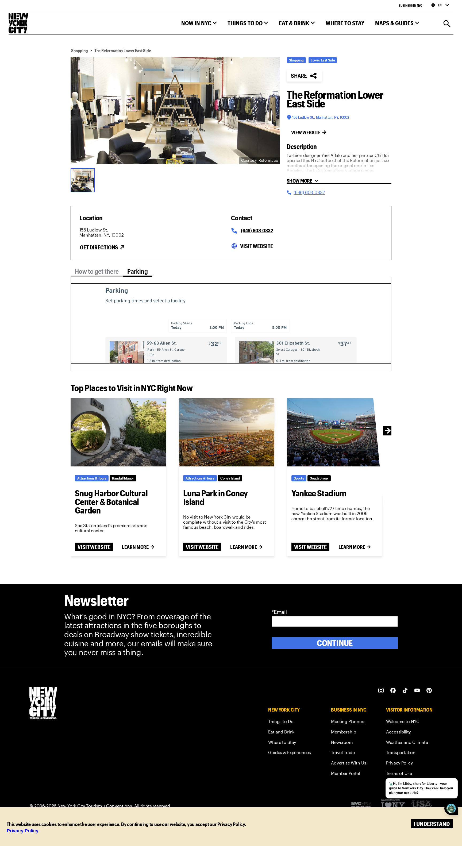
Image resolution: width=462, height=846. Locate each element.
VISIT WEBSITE (94, 547)
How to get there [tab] (97, 271)
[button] (199, 24)
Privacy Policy (22, 830)
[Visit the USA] (421, 806)
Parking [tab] (137, 271)
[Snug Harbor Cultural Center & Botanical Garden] (118, 432)
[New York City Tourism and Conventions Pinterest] (429, 690)
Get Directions (99, 247)
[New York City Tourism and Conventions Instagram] (381, 690)
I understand (432, 823)
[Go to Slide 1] (84, 179)
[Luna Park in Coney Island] (226, 432)
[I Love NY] (393, 806)
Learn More (135, 547)
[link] (289, 722)
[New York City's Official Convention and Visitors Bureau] (363, 805)
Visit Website (256, 246)
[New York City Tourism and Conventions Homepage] (43, 703)
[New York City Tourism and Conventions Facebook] (393, 690)
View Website (306, 132)
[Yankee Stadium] (335, 432)
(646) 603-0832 (257, 230)
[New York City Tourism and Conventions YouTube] (417, 690)
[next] (387, 430)
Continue (335, 643)
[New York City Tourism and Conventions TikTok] (405, 690)
